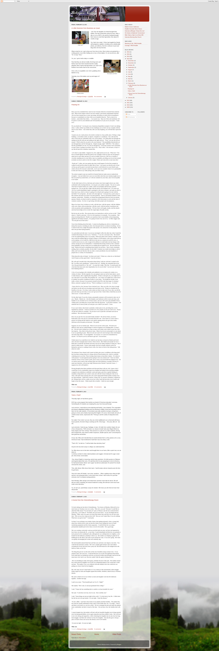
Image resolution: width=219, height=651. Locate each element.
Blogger (119, 644)
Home (96, 634)
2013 (128, 58)
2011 (128, 102)
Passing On (75, 105)
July (129, 72)
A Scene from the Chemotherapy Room (85, 500)
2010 (128, 105)
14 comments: (98, 387)
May (129, 76)
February (130, 83)
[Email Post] (105, 96)
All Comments (131, 117)
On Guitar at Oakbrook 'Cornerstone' (135, 33)
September (131, 67)
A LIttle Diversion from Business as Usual (86, 28)
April (129, 78)
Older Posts (116, 634)
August (130, 69)
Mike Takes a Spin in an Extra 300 (134, 35)
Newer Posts (76, 634)
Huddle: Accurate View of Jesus (133, 29)
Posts (128, 114)
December (131, 60)
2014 (128, 56)
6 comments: (98, 629)
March (130, 81)
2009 (128, 107)
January (130, 97)
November (131, 63)
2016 (128, 52)
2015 (128, 54)
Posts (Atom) (82, 637)
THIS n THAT (76, 395)
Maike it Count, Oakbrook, (132, 26)
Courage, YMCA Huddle (131, 45)
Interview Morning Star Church (133, 37)
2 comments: (98, 492)
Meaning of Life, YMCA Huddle (133, 43)
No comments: (98, 96)
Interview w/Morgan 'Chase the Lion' (135, 31)
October (130, 65)
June (129, 74)
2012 (128, 100)
